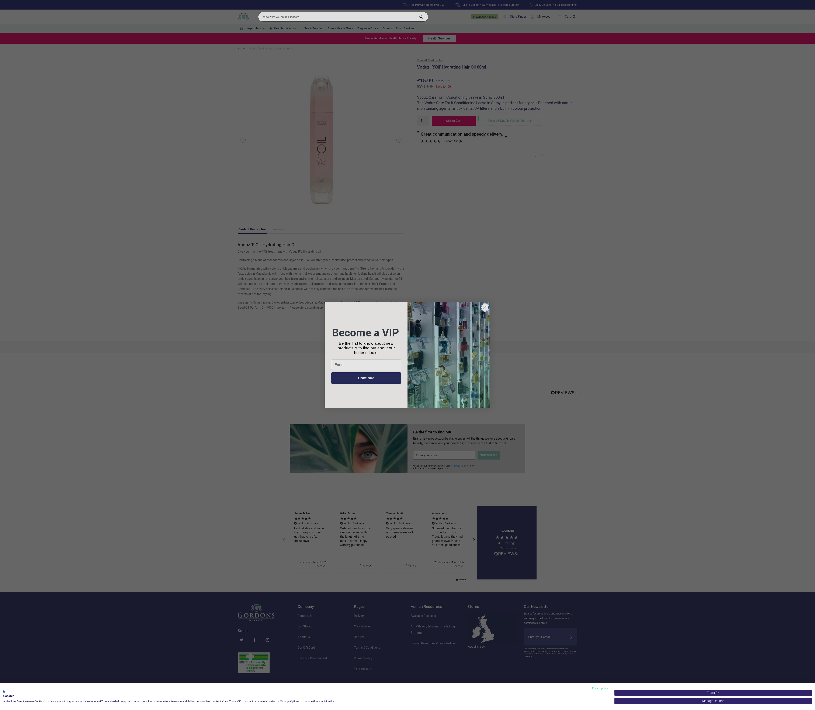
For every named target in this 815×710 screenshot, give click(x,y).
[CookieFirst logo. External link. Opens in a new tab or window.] (4, 691)
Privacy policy (600, 688)
